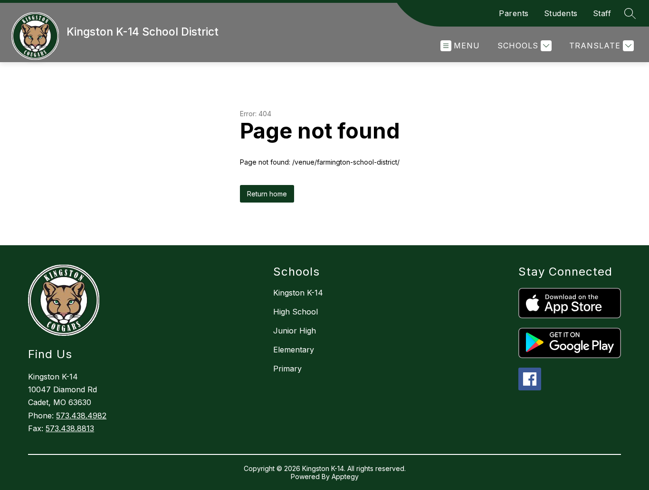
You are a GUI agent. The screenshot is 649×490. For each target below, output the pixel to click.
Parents (514, 13)
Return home (267, 194)
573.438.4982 (81, 415)
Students (561, 13)
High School (295, 311)
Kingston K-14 (298, 292)
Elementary (293, 349)
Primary (287, 368)
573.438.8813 (70, 428)
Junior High (294, 330)
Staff (602, 13)
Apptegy (345, 476)
